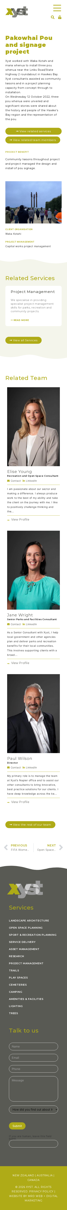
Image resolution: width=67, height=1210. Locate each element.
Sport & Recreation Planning (33, 934)
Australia (45, 1175)
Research (16, 956)
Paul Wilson (19, 758)
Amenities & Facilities (26, 999)
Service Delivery (22, 942)
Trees (13, 1013)
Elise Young (19, 471)
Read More (21, 320)
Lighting (16, 1006)
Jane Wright (20, 615)
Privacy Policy (41, 1191)
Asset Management (24, 949)
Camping (15, 991)
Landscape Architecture (29, 920)
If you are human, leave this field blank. (30, 1137)
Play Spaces (18, 977)
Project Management (33, 291)
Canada (34, 1180)
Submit (17, 1126)
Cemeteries (18, 984)
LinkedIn (31, 480)
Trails (14, 970)
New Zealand (23, 1175)
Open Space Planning (26, 927)
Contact (15, 480)
